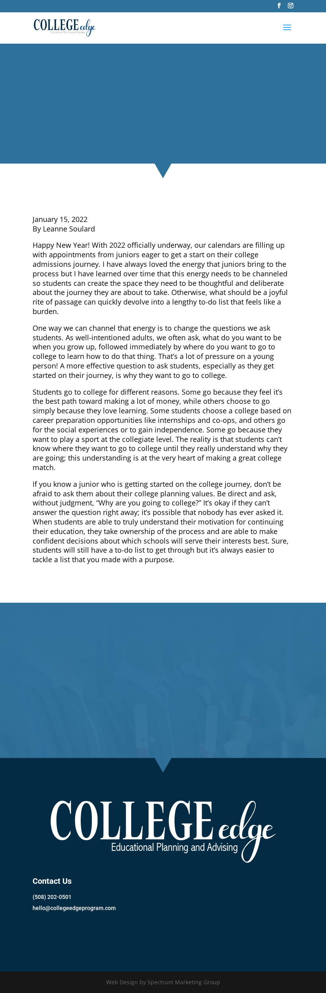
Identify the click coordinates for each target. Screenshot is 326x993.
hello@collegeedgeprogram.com (74, 908)
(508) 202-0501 (52, 897)
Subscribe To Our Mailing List (92, 934)
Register (163, 719)
